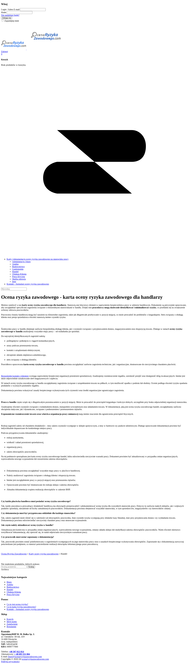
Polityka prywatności (10, 661)
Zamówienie (12, 624)
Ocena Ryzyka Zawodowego (14, 554)
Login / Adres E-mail (10, 9)
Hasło (3, 12)
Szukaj (31, 567)
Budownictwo (18, 266)
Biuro (9, 582)
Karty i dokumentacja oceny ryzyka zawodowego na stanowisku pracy (37, 259)
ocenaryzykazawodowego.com (35, 659)
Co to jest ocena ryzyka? (17, 604)
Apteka (15, 264)
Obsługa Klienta (19, 274)
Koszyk (10, 619)
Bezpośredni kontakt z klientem (15, 376)
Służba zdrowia (19, 279)
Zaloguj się (6, 18)
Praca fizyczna (18, 276)
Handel (15, 271)
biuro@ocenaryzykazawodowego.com (25, 656)
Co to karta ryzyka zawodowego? (21, 607)
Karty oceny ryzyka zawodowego (44, 554)
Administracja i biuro (21, 261)
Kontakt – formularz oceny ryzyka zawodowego (28, 284)
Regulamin (11, 626)
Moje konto (12, 621)
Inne (14, 281)
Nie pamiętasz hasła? (10, 15)
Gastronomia (17, 269)
